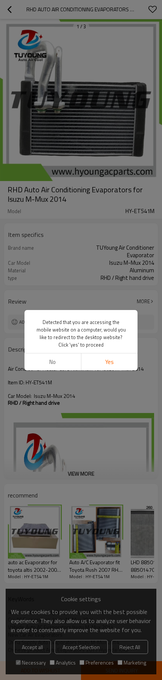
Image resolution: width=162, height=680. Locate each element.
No (52, 362)
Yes (109, 362)
